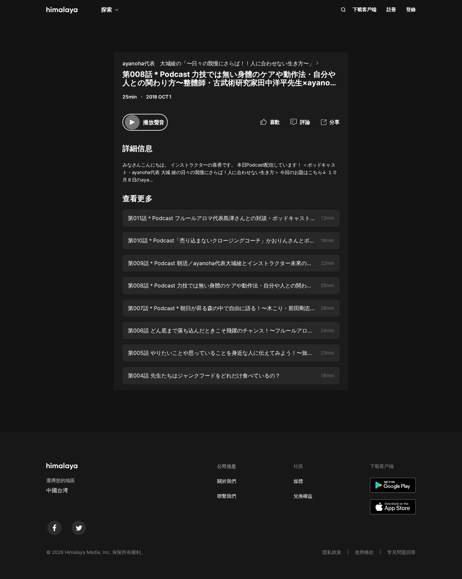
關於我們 (226, 481)
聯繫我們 (226, 496)
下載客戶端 (364, 9)
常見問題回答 (401, 552)
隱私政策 (331, 552)
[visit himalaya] (61, 10)
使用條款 (364, 552)
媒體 (298, 481)
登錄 (411, 9)
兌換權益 (303, 496)
